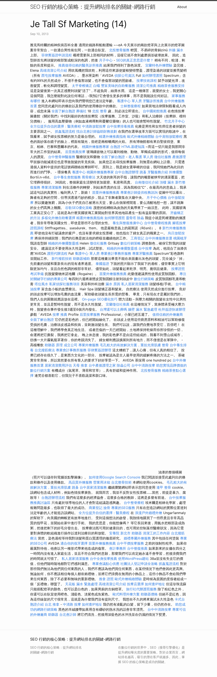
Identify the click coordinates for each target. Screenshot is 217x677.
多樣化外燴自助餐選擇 (58, 218)
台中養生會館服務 (68, 177)
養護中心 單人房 (129, 101)
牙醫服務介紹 (157, 172)
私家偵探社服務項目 (64, 284)
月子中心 (106, 60)
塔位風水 (41, 284)
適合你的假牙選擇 (74, 543)
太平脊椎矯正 (82, 85)
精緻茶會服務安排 (171, 85)
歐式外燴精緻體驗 (140, 136)
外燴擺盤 (175, 172)
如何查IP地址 (155, 584)
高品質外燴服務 (80, 482)
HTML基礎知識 (133, 147)
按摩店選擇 (136, 584)
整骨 (165, 345)
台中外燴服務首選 (158, 238)
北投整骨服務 (119, 50)
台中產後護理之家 (102, 365)
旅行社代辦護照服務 (141, 589)
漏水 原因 (113, 284)
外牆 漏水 (176, 50)
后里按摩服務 (90, 314)
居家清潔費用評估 (58, 365)
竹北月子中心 (174, 121)
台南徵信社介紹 (147, 182)
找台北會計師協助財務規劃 (96, 131)
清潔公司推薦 (146, 85)
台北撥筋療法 (45, 350)
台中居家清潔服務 (93, 487)
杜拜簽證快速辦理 (171, 309)
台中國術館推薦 (155, 111)
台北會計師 (67, 614)
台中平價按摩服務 (131, 543)
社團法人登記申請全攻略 (139, 564)
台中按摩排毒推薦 (120, 126)
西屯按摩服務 (52, 75)
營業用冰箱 (101, 482)
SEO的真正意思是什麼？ (134, 60)
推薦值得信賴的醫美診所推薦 (80, 65)
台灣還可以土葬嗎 (113, 309)
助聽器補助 (81, 258)
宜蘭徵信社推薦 (117, 304)
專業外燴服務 (88, 345)
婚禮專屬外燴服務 (138, 538)
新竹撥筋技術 (61, 258)
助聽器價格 (149, 594)
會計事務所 (117, 548)
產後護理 (179, 157)
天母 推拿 (80, 365)
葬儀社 (81, 111)
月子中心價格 (156, 197)
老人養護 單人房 (140, 157)
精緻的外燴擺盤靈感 (63, 243)
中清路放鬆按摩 (94, 126)
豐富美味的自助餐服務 (118, 85)
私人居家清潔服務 (134, 284)
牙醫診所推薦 (153, 101)
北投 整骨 (99, 111)
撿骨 (106, 508)
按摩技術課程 (147, 80)
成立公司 (70, 345)
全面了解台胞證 (63, 111)
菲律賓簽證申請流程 (56, 55)
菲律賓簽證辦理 (99, 350)
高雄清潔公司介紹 (53, 70)
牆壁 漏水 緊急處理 (142, 309)
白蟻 (96, 85)
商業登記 (95, 508)
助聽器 (137, 533)
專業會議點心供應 (105, 564)
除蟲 (140, 218)
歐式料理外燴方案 (127, 594)
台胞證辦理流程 (53, 497)
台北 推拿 (52, 604)
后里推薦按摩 (75, 152)
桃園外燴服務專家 (95, 147)
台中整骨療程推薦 (158, 223)
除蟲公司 (123, 365)
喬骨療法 (88, 177)
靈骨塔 (131, 218)
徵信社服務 (162, 157)
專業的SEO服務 (123, 508)
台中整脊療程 (134, 502)
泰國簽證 (102, 263)
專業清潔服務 (51, 187)
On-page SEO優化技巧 (99, 299)
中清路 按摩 (72, 604)
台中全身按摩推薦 (104, 558)
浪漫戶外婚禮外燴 (148, 513)
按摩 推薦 (60, 314)
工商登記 (137, 238)
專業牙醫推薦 (142, 253)
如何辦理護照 (152, 75)
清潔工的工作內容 (156, 533)
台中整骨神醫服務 (62, 157)
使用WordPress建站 (133, 558)
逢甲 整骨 (163, 487)
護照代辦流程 (57, 253)
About (182, 7)
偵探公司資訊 (124, 75)
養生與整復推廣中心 (128, 223)
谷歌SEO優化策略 (78, 208)
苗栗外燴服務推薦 (105, 192)
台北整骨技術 (121, 482)
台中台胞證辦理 (127, 172)
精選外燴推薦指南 (112, 136)
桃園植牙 (180, 238)
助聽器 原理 (54, 345)
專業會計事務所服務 (116, 253)
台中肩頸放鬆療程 (169, 136)
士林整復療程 (130, 106)
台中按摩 (145, 248)
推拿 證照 (106, 579)
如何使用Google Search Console (114, 477)
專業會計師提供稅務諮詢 (139, 192)
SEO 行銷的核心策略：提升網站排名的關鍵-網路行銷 (92, 6)
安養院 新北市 (120, 533)
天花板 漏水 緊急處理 (81, 584)
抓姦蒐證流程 (65, 131)
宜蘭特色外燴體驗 (158, 65)
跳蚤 (143, 172)
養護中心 (79, 172)
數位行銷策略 (130, 243)
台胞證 (115, 147)
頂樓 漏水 (167, 182)
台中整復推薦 (137, 548)
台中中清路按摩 (143, 365)
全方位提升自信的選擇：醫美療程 (55, 126)
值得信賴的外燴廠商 (167, 314)
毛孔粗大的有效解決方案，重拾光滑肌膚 (130, 345)
